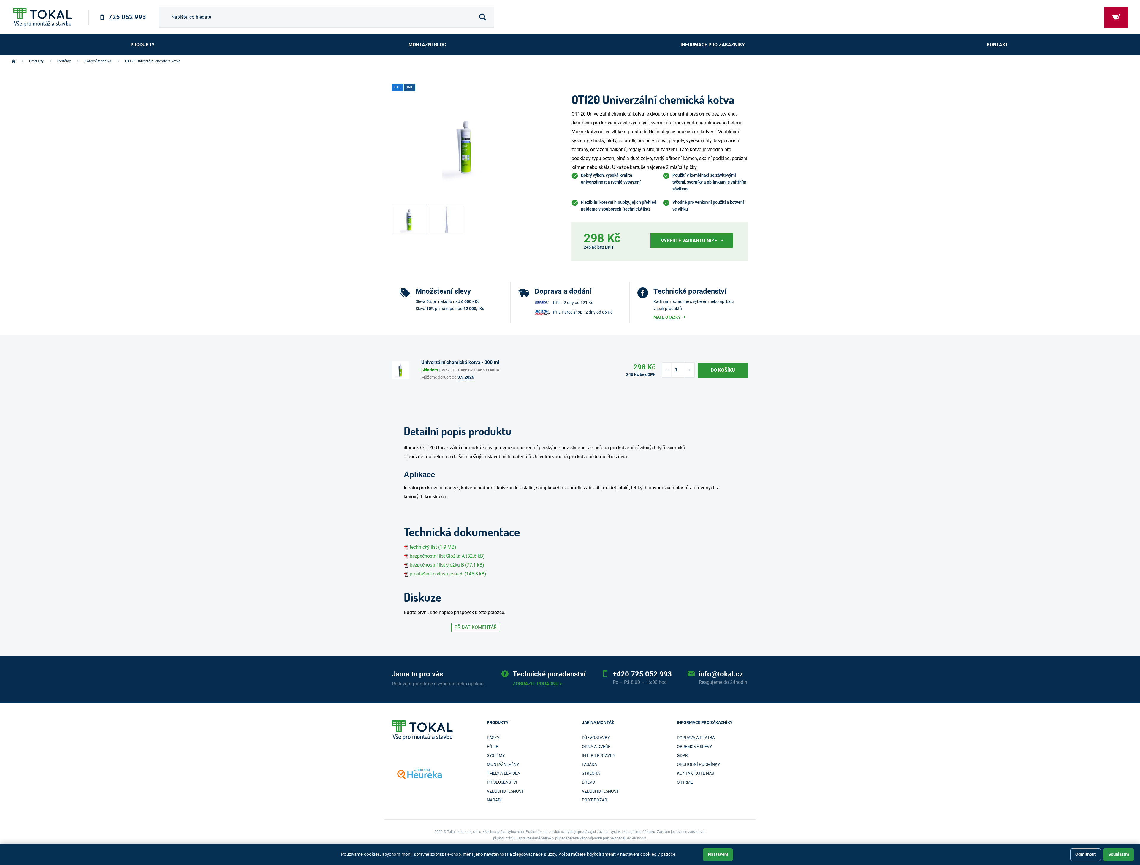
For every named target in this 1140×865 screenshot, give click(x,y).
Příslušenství (502, 782)
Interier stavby (598, 755)
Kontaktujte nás (695, 773)
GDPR (682, 755)
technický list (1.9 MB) (433, 547)
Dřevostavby (596, 737)
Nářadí (494, 800)
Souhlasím (1118, 854)
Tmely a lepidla (503, 773)
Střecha (591, 773)
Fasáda (589, 764)
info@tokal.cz (721, 674)
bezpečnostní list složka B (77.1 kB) (447, 565)
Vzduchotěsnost (505, 791)
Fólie (492, 746)
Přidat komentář (476, 627)
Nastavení (718, 854)
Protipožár (594, 800)
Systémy (496, 755)
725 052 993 (127, 17)
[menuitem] (142, 44)
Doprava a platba (696, 737)
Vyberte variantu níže (689, 240)
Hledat (482, 17)
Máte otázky (667, 317)
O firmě (685, 782)
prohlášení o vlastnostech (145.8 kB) (448, 574)
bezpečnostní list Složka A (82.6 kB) (447, 556)
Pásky (493, 737)
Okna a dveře (596, 746)
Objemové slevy (694, 746)
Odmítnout (1085, 854)
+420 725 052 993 (642, 674)
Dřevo (588, 782)
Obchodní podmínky (698, 764)
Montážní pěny (503, 764)
